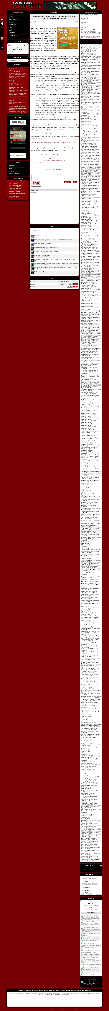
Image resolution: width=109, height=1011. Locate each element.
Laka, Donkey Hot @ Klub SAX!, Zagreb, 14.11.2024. (89, 518)
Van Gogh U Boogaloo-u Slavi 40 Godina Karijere (46, 251)
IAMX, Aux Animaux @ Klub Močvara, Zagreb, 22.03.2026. (91, 156)
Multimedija (35, 990)
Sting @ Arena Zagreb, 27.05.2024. (90, 665)
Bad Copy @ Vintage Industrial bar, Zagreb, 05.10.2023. (90, 787)
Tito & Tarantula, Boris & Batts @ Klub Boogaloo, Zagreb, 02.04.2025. (90, 434)
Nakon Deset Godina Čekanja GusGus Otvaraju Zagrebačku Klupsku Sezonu (53, 239)
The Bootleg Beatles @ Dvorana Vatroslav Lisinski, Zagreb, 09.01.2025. (91, 485)
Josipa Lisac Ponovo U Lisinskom (42, 243)
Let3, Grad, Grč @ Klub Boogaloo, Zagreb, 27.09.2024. (89, 564)
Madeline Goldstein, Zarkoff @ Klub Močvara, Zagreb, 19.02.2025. (90, 464)
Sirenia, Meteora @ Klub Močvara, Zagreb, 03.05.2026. (89, 120)
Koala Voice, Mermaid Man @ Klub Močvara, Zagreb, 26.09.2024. (90, 567)
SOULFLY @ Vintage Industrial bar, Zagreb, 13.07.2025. (90, 331)
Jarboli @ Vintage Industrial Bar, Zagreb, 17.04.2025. (89, 421)
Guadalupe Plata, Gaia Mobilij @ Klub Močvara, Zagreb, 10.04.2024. (90, 700)
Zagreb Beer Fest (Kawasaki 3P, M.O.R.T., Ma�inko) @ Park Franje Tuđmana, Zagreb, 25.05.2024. (90, 668)
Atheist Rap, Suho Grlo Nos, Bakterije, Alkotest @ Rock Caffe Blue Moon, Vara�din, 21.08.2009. (90, 950)
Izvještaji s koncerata (14, 19)
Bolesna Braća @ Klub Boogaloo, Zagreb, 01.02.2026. (89, 194)
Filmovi (11, 30)
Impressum (11, 170)
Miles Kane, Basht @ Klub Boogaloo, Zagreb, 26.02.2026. (90, 180)
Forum (56, 994)
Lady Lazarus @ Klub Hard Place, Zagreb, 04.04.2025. (89, 427)
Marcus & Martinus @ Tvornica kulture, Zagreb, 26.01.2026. (91, 197)
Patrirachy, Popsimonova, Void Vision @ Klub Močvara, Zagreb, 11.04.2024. (91, 697)
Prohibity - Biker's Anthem (15, 190)
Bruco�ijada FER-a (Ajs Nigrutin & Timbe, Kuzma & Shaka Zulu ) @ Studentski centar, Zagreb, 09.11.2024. (90, 522)
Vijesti (10, 16)
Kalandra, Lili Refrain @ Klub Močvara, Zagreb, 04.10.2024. (91, 557)
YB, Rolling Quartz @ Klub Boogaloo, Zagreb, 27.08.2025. (90, 287)
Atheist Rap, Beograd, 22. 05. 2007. (92, 974)
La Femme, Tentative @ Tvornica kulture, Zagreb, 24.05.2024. (89, 672)
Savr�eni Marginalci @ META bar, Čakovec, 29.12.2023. (90, 738)
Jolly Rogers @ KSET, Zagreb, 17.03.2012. (16, 88)
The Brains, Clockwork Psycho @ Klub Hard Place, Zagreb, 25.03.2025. (90, 446)
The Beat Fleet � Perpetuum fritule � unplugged (18, 108)
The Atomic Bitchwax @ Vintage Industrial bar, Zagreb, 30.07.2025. (89, 293)
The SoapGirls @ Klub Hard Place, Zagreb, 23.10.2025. (89, 242)
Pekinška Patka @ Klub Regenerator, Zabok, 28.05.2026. (90, 97)
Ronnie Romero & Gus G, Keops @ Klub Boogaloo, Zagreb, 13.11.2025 (90, 227)
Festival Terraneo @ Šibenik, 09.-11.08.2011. (16, 82)
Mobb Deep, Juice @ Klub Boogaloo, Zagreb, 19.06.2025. (90, 354)
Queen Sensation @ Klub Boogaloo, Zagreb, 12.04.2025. (90, 424)
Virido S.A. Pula (62, 150)
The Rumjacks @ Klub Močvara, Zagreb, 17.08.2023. (89, 818)
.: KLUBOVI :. (18, 57)
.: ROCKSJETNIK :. (90, 865)
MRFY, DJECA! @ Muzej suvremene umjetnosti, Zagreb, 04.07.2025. (90, 340)
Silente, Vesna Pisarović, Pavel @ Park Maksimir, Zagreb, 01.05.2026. (90, 126)
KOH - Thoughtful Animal (15, 185)
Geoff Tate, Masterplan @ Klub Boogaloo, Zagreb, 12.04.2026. (89, 144)
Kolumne (85, 993)
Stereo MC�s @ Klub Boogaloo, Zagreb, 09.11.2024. (89, 526)
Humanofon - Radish (14, 186)
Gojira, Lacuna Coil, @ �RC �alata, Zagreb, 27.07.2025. (90, 299)
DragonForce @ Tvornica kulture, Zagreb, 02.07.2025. (89, 343)
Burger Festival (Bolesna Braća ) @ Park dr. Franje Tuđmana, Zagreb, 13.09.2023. (91, 811)
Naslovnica (11, 14)
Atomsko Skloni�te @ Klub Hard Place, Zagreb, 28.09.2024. (91, 561)
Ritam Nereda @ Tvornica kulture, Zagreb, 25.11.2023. (89, 750)
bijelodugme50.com (54, 158)
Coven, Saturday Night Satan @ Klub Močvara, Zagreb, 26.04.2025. (90, 412)
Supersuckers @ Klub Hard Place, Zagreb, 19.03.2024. (89, 709)
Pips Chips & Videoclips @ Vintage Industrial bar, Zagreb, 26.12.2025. (89, 206)
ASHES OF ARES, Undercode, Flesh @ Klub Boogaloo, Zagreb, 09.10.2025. (90, 257)
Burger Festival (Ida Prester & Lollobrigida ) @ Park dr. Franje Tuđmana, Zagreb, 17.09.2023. (89, 803)
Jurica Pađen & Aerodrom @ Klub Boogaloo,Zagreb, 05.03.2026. (89, 171)
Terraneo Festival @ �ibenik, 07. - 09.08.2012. (17, 102)
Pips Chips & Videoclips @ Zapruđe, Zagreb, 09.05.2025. (90, 400)
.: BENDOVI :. (91, 898)
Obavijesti (11, 37)
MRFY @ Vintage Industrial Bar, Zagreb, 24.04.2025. (89, 415)
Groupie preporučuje (14, 29)
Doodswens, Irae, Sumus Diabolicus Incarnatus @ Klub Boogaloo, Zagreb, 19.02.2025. (90, 468)
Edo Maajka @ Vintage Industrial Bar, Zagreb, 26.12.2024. (90, 491)
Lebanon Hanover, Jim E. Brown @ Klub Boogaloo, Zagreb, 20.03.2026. (90, 159)
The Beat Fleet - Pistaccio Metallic (17, 111)
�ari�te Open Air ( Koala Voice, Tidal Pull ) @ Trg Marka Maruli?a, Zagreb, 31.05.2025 (90, 376)
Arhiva (10, 166)
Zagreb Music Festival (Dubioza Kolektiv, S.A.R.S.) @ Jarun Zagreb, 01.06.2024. (90, 662)
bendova (83, 32)
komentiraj (60, 169)
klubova (88, 32)
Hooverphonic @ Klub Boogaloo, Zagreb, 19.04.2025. (89, 418)
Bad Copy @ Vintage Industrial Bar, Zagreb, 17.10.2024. (90, 542)
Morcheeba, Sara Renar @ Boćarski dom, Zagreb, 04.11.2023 (89, 774)
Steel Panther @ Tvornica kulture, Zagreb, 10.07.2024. (89, 610)
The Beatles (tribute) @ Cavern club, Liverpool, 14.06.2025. (90, 357)
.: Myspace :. (91, 907)
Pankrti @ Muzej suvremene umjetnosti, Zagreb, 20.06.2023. (91, 848)
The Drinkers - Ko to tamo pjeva (17, 193)
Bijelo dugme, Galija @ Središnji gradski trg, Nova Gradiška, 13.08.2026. (91, 45)
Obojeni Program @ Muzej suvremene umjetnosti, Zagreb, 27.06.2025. (90, 349)
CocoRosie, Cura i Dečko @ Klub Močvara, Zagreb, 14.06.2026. (89, 78)
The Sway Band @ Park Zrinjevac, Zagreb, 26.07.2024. (89, 598)
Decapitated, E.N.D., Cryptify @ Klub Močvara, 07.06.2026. (90, 87)
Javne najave (84, 27)
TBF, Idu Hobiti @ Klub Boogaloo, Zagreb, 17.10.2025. (89, 245)
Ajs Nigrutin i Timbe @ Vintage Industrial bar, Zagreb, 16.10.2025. (89, 248)
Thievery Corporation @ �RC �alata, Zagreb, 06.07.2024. (90, 613)
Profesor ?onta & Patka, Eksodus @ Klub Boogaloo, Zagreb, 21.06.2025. (90, 352)
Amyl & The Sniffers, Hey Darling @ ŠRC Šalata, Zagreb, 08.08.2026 (90, 48)
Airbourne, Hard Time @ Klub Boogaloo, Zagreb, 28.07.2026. (89, 54)
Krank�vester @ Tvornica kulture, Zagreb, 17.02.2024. (89, 715)
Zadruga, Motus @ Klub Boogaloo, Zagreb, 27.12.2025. (89, 203)
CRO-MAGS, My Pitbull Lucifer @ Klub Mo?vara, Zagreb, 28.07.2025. (91, 296)
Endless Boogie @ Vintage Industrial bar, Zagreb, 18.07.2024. (90, 601)
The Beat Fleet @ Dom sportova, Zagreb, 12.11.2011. (17, 69)
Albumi (10, 21)
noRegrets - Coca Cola (14, 191)
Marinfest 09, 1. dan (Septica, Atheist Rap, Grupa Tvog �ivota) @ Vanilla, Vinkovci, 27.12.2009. (90, 938)
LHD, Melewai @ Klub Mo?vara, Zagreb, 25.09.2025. (89, 269)
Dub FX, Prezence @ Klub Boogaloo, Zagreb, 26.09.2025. (90, 266)
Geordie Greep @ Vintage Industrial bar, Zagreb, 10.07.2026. (91, 66)
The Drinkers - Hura (14, 196)
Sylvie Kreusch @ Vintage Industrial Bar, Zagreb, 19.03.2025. (90, 449)
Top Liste (61, 994)
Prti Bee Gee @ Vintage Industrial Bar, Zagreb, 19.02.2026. (90, 183)
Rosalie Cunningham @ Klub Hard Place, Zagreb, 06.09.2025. (89, 284)
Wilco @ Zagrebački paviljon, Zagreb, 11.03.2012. (18, 91)
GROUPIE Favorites (14, 173)
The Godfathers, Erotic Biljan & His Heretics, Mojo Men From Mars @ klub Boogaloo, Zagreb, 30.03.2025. (90, 431)
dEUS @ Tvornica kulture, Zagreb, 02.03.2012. (17, 99)
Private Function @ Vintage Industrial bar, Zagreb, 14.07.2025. (90, 328)
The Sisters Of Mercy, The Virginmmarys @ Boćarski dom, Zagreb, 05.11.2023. (91, 771)
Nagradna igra (12, 24)
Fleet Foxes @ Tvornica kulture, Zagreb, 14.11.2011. (17, 76)
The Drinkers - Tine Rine (15, 198)
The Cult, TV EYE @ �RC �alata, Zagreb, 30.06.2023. (90, 842)
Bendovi (83, 19)
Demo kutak (12, 32)
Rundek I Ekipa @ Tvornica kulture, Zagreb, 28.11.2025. (90, 218)
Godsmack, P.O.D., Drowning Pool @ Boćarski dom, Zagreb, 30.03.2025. (90, 437)
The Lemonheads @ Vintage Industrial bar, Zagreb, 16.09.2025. (90, 275)
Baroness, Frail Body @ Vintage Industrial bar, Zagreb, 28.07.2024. (89, 592)
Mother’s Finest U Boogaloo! (41, 271)
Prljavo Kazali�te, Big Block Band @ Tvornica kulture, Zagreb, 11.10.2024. (90, 548)
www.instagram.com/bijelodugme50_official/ (41, 162)
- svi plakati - (91, 869)
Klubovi (83, 23)
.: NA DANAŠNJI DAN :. (91, 979)
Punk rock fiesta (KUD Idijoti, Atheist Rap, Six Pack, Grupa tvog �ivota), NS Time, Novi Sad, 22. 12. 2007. (90, 970)
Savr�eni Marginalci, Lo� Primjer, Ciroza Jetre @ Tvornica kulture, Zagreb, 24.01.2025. (90, 482)
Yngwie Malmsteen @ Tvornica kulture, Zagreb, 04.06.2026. (91, 90)
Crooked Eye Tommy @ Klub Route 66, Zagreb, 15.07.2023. (91, 830)
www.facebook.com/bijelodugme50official (54, 160)
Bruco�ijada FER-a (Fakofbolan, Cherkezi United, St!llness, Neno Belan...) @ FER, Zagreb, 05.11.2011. (18, 73)
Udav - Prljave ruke (13, 183)
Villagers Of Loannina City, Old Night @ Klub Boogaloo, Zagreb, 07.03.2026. (91, 168)
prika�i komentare (50, 169)
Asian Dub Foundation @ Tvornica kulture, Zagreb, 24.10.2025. (89, 239)
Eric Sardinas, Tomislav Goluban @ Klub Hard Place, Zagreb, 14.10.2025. (90, 251)
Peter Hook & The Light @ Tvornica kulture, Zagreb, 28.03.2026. (90, 150)
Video (10, 27)
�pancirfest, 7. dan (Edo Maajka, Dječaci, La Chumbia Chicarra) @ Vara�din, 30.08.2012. (90, 983)
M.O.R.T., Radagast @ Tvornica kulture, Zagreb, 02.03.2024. (91, 712)
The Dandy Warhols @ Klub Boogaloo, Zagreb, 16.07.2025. (90, 318)
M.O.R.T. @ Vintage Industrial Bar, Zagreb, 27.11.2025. (89, 221)
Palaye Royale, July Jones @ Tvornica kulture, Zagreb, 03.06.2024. (90, 658)
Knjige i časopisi (13, 35)
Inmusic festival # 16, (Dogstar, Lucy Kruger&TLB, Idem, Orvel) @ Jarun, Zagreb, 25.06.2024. (90, 633)
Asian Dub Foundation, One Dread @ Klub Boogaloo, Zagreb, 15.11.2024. (90, 515)
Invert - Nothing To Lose (15, 188)
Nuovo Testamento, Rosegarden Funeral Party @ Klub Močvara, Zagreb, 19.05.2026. (91, 104)
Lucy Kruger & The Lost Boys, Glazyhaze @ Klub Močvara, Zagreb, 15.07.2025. (90, 324)
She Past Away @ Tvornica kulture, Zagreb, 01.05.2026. (89, 123)
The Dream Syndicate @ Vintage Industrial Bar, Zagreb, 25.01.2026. (90, 200)
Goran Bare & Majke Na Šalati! (42, 255)
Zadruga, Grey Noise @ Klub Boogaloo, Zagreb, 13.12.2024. (91, 494)
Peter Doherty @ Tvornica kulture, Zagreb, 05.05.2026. (89, 117)
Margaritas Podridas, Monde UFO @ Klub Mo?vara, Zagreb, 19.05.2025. (90, 383)
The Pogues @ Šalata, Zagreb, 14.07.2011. (16, 85)
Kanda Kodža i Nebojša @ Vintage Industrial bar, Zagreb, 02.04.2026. (89, 147)
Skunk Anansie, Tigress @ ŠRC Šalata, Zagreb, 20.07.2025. (90, 315)
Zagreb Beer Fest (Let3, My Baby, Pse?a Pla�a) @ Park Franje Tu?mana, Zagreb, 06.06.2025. (91, 364)
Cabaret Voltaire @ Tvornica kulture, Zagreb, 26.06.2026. (90, 72)
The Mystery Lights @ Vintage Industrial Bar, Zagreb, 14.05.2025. (91, 390)
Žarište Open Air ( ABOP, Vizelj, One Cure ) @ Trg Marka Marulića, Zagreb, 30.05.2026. (90, 93)
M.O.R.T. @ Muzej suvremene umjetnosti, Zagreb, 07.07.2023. (89, 839)
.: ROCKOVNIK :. (18, 41)
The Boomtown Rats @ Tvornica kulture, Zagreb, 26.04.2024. (89, 688)
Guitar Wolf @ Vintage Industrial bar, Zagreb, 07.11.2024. (90, 529)
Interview (11, 25)
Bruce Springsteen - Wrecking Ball (17, 112)
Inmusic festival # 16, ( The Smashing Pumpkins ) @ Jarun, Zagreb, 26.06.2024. (90, 623)
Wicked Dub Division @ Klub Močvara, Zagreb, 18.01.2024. (91, 735)
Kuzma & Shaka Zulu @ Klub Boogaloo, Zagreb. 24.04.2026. (89, 129)
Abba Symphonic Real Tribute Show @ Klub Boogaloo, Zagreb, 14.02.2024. (90, 721)
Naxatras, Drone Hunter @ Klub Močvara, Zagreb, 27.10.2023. (89, 780)
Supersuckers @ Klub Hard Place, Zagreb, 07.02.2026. (89, 189)
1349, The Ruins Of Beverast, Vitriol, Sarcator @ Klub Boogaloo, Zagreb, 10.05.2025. (90, 397)
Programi (11, 22)
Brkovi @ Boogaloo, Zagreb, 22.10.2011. (16, 79)
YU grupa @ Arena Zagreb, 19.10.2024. (91, 537)
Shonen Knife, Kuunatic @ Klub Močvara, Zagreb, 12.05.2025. (89, 393)
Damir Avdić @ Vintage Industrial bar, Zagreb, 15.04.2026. (90, 138)
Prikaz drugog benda (92, 909)
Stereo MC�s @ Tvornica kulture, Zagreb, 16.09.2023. (89, 807)
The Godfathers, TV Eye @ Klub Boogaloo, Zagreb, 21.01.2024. (89, 729)
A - (78, 21)
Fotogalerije (28, 990)
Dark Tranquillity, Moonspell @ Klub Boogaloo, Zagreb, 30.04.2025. (90, 409)
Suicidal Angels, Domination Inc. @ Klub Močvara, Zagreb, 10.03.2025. (90, 455)
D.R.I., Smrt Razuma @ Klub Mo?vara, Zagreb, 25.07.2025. (90, 308)
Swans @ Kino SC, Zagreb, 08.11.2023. (91, 764)
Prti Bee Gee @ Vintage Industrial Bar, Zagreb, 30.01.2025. (90, 478)
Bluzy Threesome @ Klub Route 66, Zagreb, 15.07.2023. (90, 833)
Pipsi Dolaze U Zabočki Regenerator (43, 235)
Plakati (10, 168)
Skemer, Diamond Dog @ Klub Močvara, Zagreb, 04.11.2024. (89, 532)
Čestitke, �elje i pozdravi (15, 171)
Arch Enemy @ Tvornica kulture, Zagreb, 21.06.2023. (89, 845)
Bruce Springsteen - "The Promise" (17, 106)
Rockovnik (83, 15)
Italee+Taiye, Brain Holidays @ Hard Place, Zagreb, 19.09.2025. (90, 272)
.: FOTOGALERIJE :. (91, 42)
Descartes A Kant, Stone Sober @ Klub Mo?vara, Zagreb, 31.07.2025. (90, 290)
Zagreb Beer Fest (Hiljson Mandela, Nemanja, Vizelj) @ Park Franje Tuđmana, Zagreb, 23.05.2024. (89, 676)
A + (76, 21)
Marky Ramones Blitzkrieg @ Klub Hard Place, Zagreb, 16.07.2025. (91, 321)
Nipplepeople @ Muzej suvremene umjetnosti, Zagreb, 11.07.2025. (89, 337)
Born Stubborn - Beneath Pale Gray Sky (17, 181)
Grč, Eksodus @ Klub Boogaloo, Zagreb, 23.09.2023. (89, 799)
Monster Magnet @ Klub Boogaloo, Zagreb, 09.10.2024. (90, 551)
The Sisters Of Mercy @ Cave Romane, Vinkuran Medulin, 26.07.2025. (90, 302)
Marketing (11, 165)
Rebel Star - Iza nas (13, 194)
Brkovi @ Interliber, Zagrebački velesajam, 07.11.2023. (89, 767)
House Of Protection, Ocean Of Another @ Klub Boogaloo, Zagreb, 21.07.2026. (91, 57)
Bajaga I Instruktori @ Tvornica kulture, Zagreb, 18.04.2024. (91, 691)
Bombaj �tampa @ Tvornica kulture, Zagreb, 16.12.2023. (90, 744)
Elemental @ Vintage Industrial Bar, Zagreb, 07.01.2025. (90, 488)
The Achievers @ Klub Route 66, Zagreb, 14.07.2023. (89, 836)
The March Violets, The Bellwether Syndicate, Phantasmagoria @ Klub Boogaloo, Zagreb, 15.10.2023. (89, 784)
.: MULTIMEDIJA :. (18, 178)
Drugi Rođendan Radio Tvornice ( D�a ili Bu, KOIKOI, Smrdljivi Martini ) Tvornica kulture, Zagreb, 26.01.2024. (91, 725)
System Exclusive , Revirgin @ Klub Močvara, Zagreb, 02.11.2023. (90, 777)
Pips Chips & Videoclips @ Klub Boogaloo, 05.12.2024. (89, 503)
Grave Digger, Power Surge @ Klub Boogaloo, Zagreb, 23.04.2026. (90, 132)
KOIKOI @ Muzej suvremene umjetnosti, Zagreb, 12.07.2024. (89, 607)
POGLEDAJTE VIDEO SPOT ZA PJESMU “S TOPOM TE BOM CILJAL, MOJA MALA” (54, 142)
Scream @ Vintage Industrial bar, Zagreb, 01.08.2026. (89, 51)
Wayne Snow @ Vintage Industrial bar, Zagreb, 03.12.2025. (90, 212)
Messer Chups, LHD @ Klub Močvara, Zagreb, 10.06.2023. (90, 854)
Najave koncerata (13, 17)
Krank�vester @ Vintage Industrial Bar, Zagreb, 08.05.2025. (91, 403)
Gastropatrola (12, 33)
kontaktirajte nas (92, 37)
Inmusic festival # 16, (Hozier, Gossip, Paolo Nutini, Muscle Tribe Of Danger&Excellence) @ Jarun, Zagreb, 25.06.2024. (90, 627)
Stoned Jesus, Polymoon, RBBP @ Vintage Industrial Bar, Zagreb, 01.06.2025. (89, 372)
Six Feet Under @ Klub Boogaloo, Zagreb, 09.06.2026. (89, 81)
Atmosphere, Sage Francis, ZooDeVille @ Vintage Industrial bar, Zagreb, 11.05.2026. (90, 108)
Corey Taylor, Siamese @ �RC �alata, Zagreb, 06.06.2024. (90, 655)
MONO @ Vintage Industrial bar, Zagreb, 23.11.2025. (89, 224)
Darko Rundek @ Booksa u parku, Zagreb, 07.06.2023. (89, 857)
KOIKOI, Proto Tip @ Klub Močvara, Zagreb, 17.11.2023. (90, 756)
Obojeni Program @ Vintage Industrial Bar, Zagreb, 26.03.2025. (90, 443)
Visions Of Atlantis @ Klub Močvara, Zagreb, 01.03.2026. (90, 174)
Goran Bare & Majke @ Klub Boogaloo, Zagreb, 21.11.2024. (91, 509)
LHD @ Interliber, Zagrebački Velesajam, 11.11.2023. (88, 762)
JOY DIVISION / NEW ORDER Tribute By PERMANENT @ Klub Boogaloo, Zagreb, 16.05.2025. (91, 387)
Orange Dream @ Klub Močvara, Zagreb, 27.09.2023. (89, 794)
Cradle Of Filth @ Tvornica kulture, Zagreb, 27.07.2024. (90, 595)
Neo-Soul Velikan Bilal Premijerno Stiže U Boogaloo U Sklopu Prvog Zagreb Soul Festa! (56, 263)
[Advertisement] (48, 208)
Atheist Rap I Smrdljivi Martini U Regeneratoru (46, 247)
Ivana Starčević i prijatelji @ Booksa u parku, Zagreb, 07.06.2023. (90, 860)
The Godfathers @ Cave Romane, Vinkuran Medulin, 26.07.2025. (89, 305)
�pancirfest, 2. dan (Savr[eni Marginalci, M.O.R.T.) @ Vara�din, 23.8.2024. (90, 585)
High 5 (52, 994)
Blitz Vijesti (47, 994)
